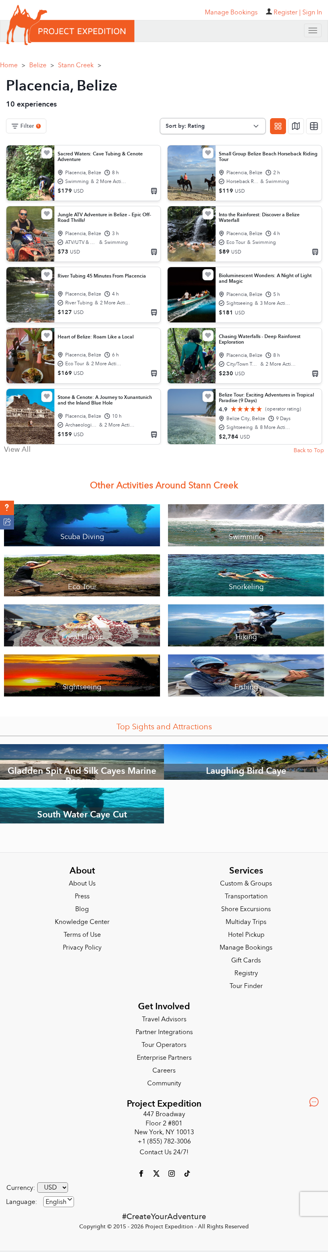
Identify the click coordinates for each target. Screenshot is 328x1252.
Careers (164, 1070)
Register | (287, 12)
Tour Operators (164, 1045)
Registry (246, 973)
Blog (82, 909)
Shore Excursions (246, 909)
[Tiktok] (186, 1173)
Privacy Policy (82, 947)
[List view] (314, 126)
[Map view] (296, 126)
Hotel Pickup (246, 934)
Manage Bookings (246, 947)
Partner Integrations (164, 1032)
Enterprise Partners (164, 1057)
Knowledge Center (82, 922)
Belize (41, 65)
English (56, 1202)
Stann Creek (79, 65)
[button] (7, 508)
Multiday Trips (246, 922)
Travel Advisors (164, 1019)
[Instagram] (172, 1173)
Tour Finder (246, 986)
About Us (82, 883)
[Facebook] (142, 1173)
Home (12, 65)
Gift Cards (246, 960)
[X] (157, 1173)
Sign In (312, 12)
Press (82, 896)
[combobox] (58, 1201)
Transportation (246, 896)
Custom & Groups (246, 883)
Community (164, 1083)
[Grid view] (278, 126)
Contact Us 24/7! (164, 1152)
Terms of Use (82, 934)
